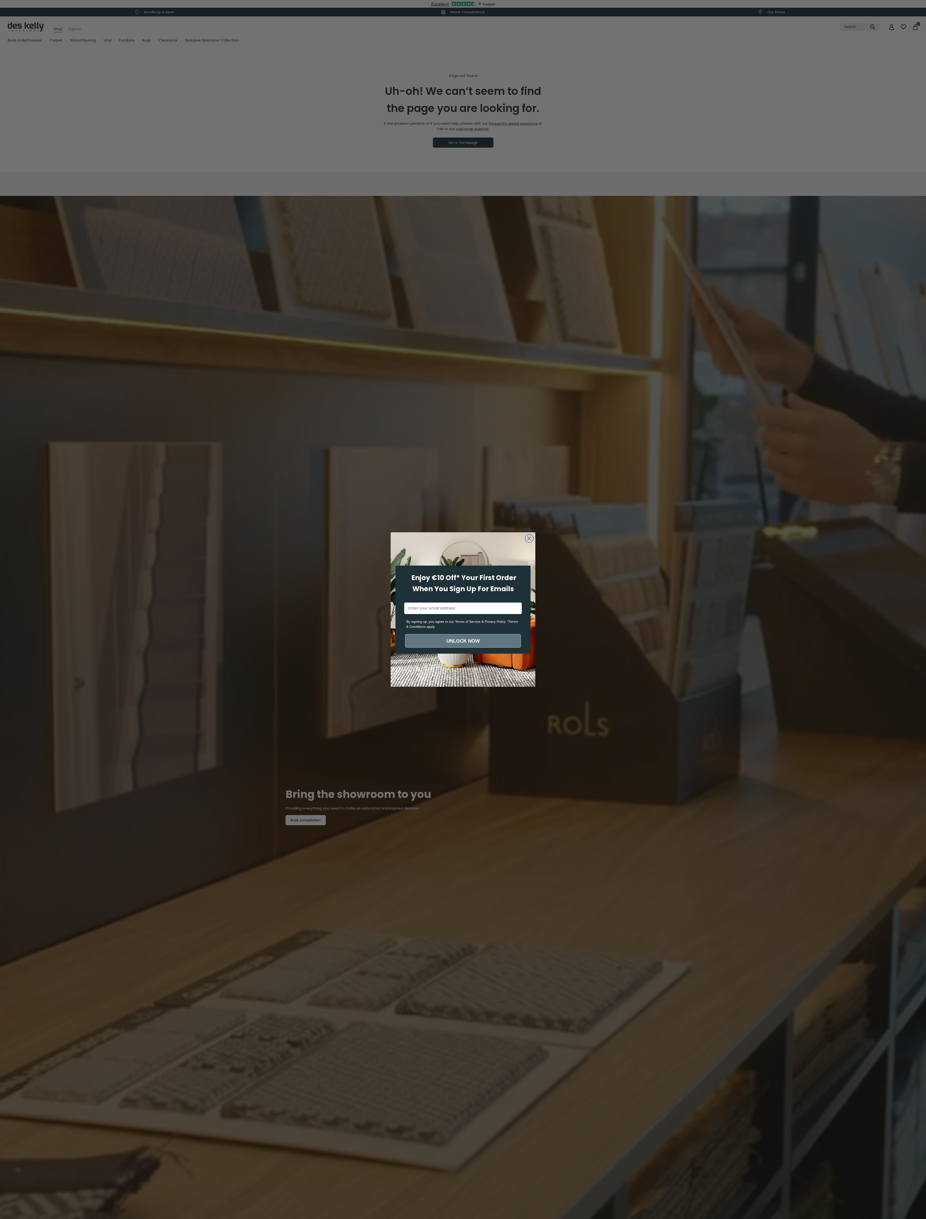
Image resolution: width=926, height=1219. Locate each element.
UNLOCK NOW (463, 641)
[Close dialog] (529, 538)
